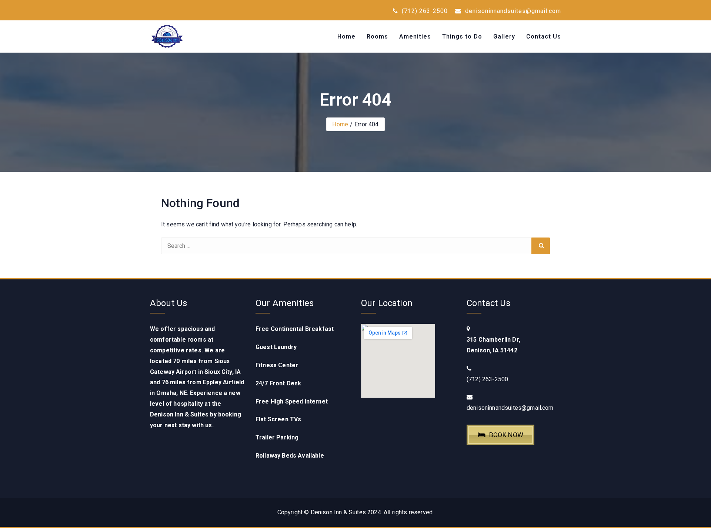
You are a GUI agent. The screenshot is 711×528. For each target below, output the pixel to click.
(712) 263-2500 (424, 10)
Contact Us (543, 36)
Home (346, 36)
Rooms (377, 36)
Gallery (504, 36)
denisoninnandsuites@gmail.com (512, 10)
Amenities (415, 36)
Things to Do (462, 36)
